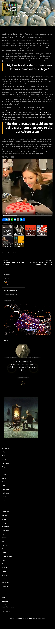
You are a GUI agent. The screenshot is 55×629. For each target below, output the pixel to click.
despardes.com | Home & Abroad (25, 618)
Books (4, 478)
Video (4, 597)
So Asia (17, 252)
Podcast (4, 549)
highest (9, 112)
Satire (4, 564)
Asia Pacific (5, 459)
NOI (3, 534)
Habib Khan (5, 493)
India (9, 252)
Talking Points (6, 582)
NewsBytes (5, 530)
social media (5, 575)
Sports (4, 578)
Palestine (4, 545)
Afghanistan (5, 448)
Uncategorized (6, 586)
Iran (3, 508)
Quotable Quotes (7, 556)
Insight (4, 504)
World (4, 605)
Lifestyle (13, 252)
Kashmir (4, 515)
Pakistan (4, 541)
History (4, 496)
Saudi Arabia (5, 567)
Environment (6, 489)
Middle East (5, 526)
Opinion (4, 537)
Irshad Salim (5, 511)
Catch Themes (42, 618)
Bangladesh (5, 467)
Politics (4, 552)
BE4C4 (4, 474)
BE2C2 (4, 470)
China (3, 485)
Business (6, 252)
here (41, 153)
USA (3, 593)
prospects (38, 114)
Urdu (3, 590)
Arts (3, 455)
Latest (4, 519)
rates (14, 112)
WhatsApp (5, 601)
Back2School (6, 463)
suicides (36, 112)
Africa (4, 452)
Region (4, 560)
